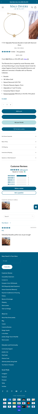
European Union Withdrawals (9, 283)
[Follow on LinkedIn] (26, 391)
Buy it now (19, 117)
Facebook (4, 377)
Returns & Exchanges (7, 299)
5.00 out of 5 (24, 170)
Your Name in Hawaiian (8, 365)
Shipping (4, 302)
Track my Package (6, 308)
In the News (5, 333)
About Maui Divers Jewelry (8, 317)
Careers (4, 324)
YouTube (4, 386)
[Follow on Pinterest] (12, 391)
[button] (6, 51)
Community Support (7, 349)
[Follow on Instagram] (7, 391)
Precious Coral (5, 358)
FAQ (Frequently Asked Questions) (11, 286)
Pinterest (4, 380)
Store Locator (5, 305)
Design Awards (6, 330)
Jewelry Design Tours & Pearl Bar (10, 336)
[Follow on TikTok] (21, 391)
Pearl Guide (5, 355)
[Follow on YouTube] (16, 391)
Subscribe (7, 267)
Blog (3, 321)
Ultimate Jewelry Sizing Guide (9, 361)
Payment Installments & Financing (11, 292)
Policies (4, 296)
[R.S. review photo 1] (6, 241)
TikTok (3, 383)
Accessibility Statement (8, 277)
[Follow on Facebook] (3, 391)
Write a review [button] (19, 188)
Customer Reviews (6, 327)
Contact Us (5, 280)
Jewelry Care (5, 352)
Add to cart (19, 111)
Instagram (4, 373)
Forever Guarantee (9, 94)
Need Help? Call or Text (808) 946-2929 (19, 2)
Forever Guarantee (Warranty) (9, 289)
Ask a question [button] (19, 193)
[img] (6, 228)
